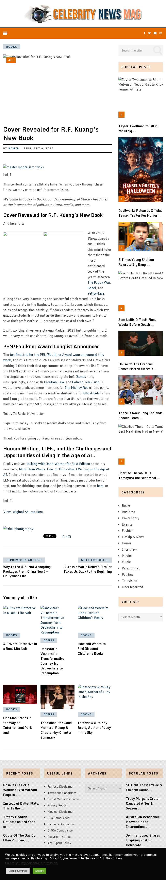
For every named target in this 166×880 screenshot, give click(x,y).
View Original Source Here (23, 511)
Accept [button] (39, 870)
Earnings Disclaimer (61, 824)
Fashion (128, 530)
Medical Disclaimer (60, 811)
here (100, 485)
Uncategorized (132, 587)
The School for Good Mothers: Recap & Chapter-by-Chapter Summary (56, 730)
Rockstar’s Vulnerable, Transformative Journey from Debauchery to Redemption (52, 661)
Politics (127, 574)
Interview (129, 549)
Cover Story (130, 518)
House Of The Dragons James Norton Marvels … (137, 366)
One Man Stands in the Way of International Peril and (17, 725)
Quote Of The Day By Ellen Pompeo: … (19, 838)
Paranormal (131, 568)
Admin (14, 148)
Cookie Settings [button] (18, 870)
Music (126, 562)
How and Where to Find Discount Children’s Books (92, 648)
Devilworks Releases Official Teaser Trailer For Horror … (140, 213)
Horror (126, 543)
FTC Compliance (58, 818)
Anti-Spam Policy (59, 843)
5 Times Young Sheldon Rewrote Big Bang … (136, 262)
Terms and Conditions (62, 792)
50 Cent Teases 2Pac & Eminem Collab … (144, 787)
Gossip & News (133, 537)
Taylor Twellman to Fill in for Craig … (137, 128)
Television (129, 580)
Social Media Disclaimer (64, 799)
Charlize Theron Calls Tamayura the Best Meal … (139, 475)
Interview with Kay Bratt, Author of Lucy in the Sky (94, 727)
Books (11, 47)
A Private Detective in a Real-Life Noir (20, 646)
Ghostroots (91, 393)
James (81, 376)
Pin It (66, 536)
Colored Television (86, 382)
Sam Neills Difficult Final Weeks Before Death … (137, 322)
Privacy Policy (57, 805)
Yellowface (95, 293)
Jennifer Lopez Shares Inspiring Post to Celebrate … (143, 840)
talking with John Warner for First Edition (58, 463)
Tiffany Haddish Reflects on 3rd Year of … (19, 822)
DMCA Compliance (60, 830)
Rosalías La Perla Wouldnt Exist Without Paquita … (20, 790)
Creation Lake (54, 382)
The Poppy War (98, 282)
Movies (127, 555)
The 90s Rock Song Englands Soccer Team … (140, 415)
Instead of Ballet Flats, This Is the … (21, 806)
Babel (91, 288)
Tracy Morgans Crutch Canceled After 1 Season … (143, 803)
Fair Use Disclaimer (60, 786)
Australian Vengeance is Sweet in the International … (143, 822)
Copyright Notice (59, 836)
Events (127, 524)
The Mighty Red (76, 387)
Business (128, 511)
